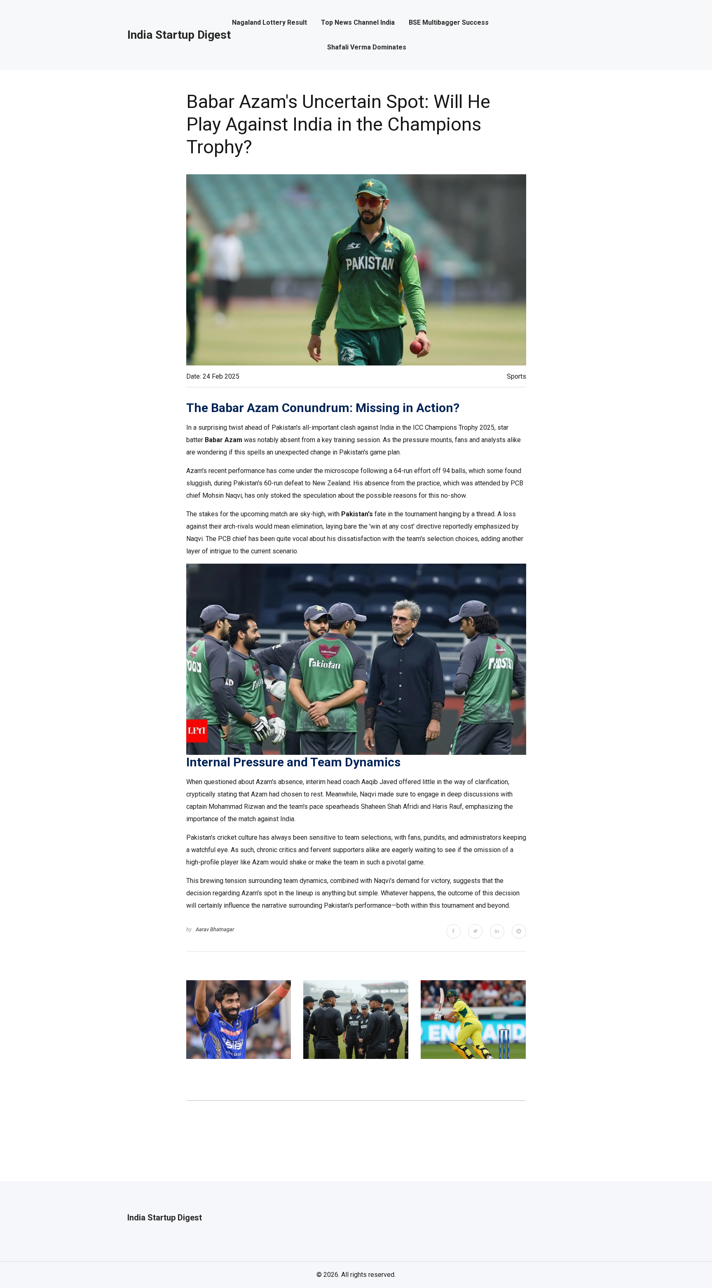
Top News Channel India (358, 22)
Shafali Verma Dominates (366, 47)
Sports (516, 376)
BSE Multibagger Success (449, 22)
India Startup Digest (179, 35)
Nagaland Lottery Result (269, 22)
